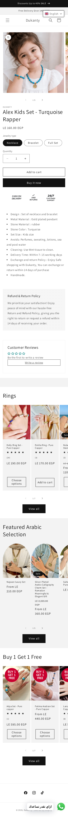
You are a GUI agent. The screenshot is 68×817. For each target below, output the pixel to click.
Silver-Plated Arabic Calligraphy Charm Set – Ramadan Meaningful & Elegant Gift (44, 589)
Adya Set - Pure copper (14, 707)
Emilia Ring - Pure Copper (44, 446)
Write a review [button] (34, 362)
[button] (7, 20)
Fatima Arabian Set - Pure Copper (45, 707)
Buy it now (34, 183)
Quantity (7, 151)
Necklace (12, 142)
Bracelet (33, 142)
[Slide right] (42, 100)
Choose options (17, 481)
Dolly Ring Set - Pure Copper (14, 446)
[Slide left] (26, 100)
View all (34, 509)
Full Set (53, 142)
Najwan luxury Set (16, 581)
